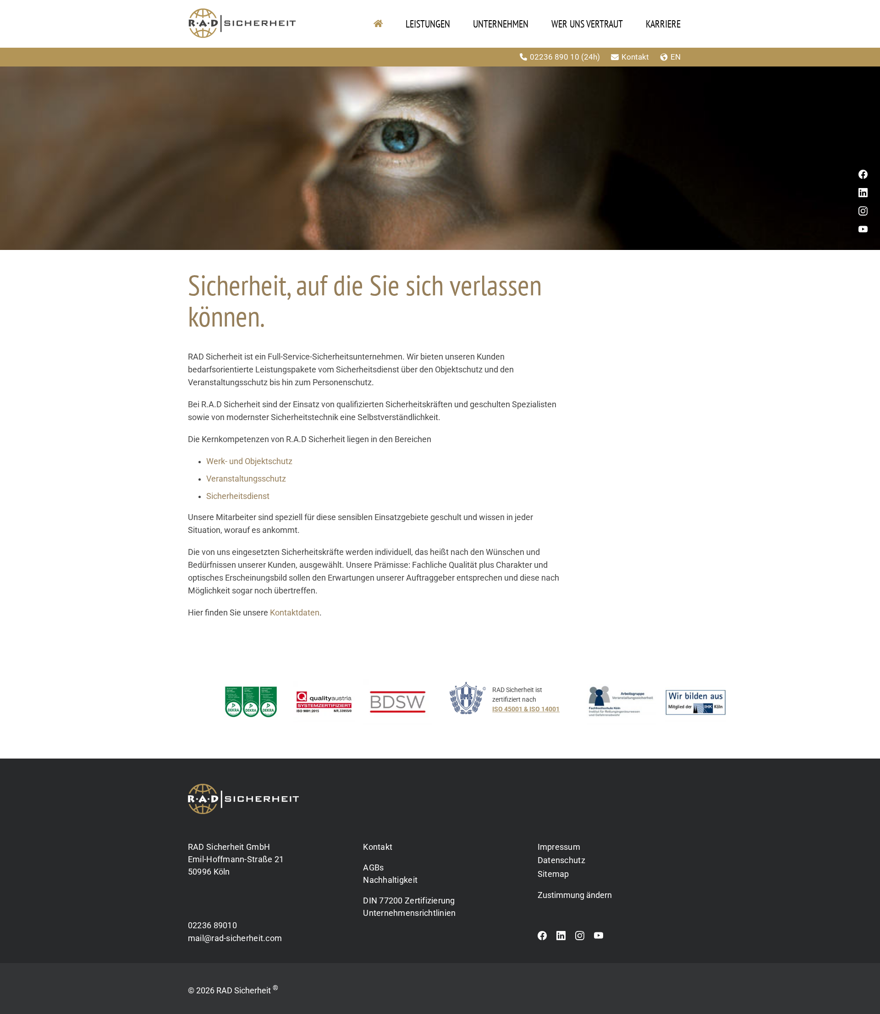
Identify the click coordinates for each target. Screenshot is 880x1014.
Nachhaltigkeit (390, 880)
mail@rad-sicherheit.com (235, 938)
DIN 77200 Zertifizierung (409, 900)
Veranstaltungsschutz (246, 478)
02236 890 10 (566, 56)
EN (687, 56)
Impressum (559, 847)
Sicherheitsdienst (238, 496)
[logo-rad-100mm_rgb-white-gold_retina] (243, 787)
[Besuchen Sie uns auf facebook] (542, 937)
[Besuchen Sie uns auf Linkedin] (561, 937)
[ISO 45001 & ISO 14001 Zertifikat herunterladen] (514, 704)
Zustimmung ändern (575, 895)
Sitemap (553, 874)
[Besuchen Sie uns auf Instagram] (579, 937)
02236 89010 (212, 925)
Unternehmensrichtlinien (409, 913)
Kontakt (646, 56)
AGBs (373, 867)
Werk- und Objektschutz (249, 461)
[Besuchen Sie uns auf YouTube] (598, 937)
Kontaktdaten (294, 612)
